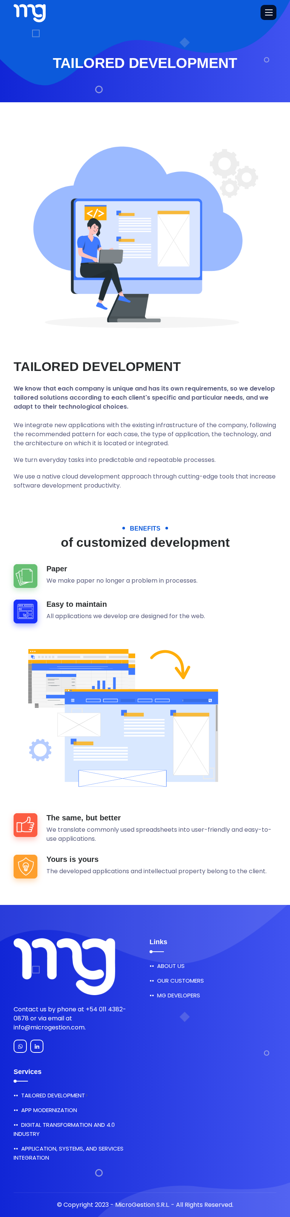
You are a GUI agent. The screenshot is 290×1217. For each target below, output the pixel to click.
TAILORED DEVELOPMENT (53, 1095)
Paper (56, 569)
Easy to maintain (76, 604)
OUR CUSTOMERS (180, 981)
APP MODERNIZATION (49, 1110)
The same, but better (83, 818)
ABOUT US (171, 966)
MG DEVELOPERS (178, 995)
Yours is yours (72, 859)
